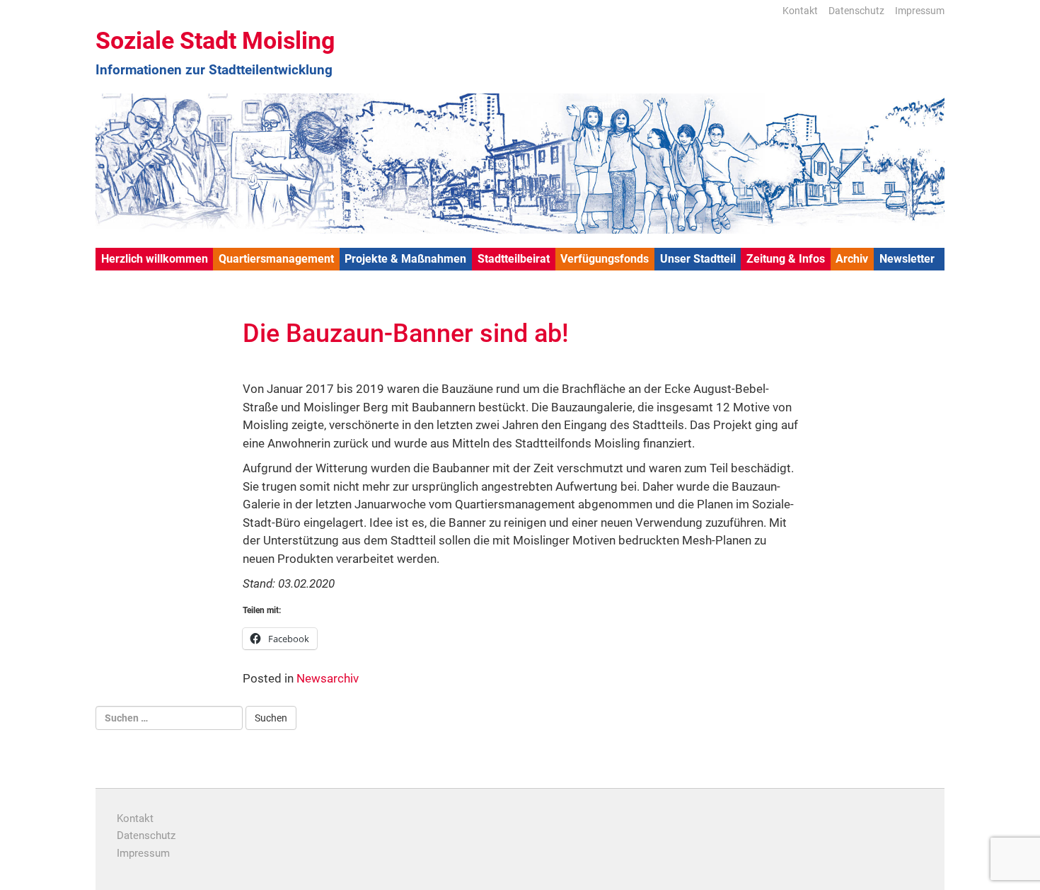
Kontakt (800, 10)
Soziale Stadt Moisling (215, 40)
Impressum (919, 10)
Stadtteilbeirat (514, 259)
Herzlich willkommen (154, 259)
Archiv (852, 259)
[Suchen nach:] (169, 718)
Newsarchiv (327, 678)
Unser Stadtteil (698, 259)
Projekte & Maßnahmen (405, 259)
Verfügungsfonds (604, 259)
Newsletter (907, 259)
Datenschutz (856, 10)
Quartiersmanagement (276, 259)
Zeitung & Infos (785, 259)
